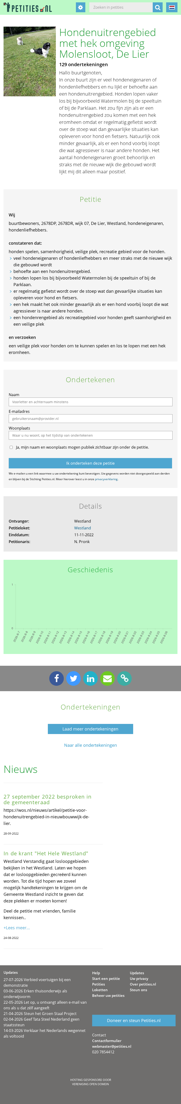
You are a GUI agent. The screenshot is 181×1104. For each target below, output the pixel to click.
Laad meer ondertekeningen (90, 729)
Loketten (100, 989)
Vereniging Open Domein (90, 1084)
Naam (14, 394)
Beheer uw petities (108, 995)
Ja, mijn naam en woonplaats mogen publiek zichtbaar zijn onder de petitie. (82, 447)
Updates (137, 972)
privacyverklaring (106, 479)
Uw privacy (139, 978)
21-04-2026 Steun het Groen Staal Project (40, 1013)
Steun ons (138, 989)
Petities (98, 984)
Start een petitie (106, 978)
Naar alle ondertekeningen (90, 745)
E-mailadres (19, 411)
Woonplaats (19, 428)
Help (96, 972)
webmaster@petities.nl (111, 1046)
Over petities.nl (143, 984)
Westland (82, 528)
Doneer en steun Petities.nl (134, 1020)
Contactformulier (106, 1040)
